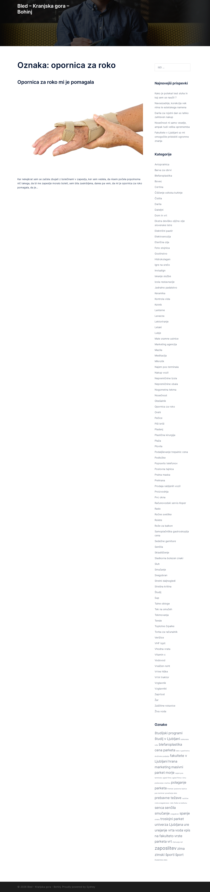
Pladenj (159, 429)
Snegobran (161, 575)
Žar (156, 699)
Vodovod (160, 660)
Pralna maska (162, 474)
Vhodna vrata (162, 648)
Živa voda (160, 711)
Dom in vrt (161, 215)
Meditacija (161, 355)
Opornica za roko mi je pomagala (55, 82)
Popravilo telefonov (166, 463)
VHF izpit (160, 643)
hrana (172, 761)
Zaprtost (160, 694)
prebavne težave (168, 798)
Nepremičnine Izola (166, 378)
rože (171, 803)
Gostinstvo (161, 253)
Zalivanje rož (178, 842)
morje (170, 773)
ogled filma (167, 778)
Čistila (158, 198)
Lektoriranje (161, 321)
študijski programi (168, 733)
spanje (185, 813)
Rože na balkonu (180, 803)
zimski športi (164, 855)
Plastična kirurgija (165, 435)
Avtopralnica (162, 164)
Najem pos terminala (167, 366)
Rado (158, 508)
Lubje (158, 332)
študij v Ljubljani (167, 739)
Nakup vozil (161, 372)
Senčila (159, 546)
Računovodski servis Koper (170, 503)
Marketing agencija (166, 344)
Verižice (159, 637)
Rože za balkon (164, 525)
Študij (158, 592)
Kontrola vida (162, 298)
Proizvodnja (161, 491)
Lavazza (159, 315)
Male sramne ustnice (166, 338)
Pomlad (170, 789)
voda (179, 830)
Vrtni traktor (162, 677)
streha (157, 819)
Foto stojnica (162, 247)
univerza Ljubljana (169, 824)
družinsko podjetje (162, 756)
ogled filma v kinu (179, 778)
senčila (170, 808)
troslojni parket (172, 819)
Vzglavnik (160, 682)
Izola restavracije (164, 281)
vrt (169, 841)
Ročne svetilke (163, 514)
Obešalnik (160, 400)
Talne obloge (162, 603)
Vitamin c (160, 654)
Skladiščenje (162, 552)
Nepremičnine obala (166, 383)
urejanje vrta (164, 830)
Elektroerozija (163, 236)
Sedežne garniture (165, 541)
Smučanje (160, 569)
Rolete (158, 520)
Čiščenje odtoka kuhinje (168, 192)
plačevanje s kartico (162, 783)
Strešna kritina (163, 586)
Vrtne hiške (161, 671)
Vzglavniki (161, 688)
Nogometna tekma (165, 389)
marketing (162, 767)
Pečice (158, 417)
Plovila (158, 446)
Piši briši (159, 423)
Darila (158, 204)
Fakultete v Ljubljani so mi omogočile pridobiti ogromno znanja (172, 136)
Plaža (158, 440)
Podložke (160, 457)
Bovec (158, 181)
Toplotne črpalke (164, 626)
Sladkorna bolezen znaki (169, 558)
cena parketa (165, 750)
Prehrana (160, 480)
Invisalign (160, 270)
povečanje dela (171, 793)
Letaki (158, 327)
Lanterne (160, 310)
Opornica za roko (165, 406)
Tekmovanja (162, 614)
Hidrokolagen (162, 259)
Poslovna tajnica (164, 469)
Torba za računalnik (166, 631)
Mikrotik (159, 361)
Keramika (160, 293)
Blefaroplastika (163, 175)
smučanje (162, 813)
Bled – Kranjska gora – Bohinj (43, 9)
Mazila (158, 350)
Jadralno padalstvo (166, 287)
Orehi (158, 412)
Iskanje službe (163, 276)
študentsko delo (161, 860)
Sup (157, 597)
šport (179, 855)
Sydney (91, 886)
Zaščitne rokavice (165, 705)
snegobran (174, 814)
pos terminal (159, 793)
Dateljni (159, 209)
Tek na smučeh (163, 609)
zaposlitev (165, 848)
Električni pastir (164, 230)
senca (159, 808)
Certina (159, 187)
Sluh (157, 563)
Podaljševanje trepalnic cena (171, 451)
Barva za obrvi (163, 170)
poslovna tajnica (180, 789)
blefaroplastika (170, 744)
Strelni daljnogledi (165, 580)
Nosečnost (161, 395)
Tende (158, 620)
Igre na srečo (162, 264)
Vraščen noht (162, 666)
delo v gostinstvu (183, 751)
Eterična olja (162, 242)
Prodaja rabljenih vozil (167, 486)
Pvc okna (160, 497)
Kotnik (158, 304)
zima (181, 848)
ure (186, 824)
